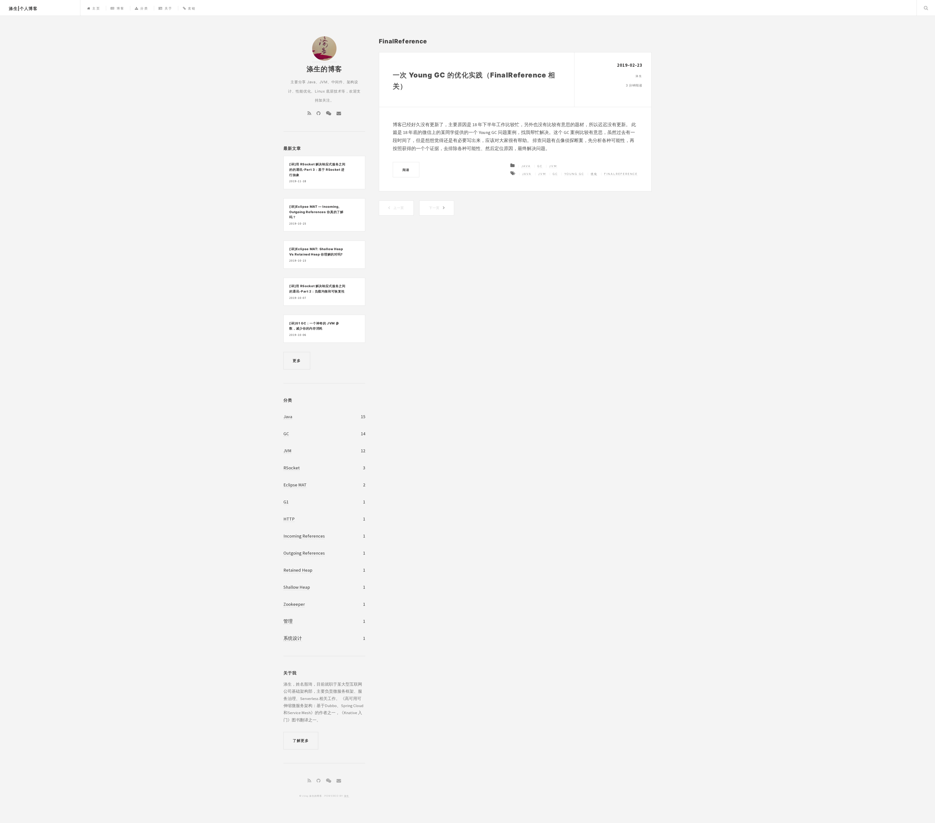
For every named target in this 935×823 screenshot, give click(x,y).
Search (926, 8)
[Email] (339, 113)
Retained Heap (297, 570)
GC (539, 166)
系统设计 (292, 638)
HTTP (289, 519)
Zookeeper (294, 604)
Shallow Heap (296, 587)
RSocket (291, 468)
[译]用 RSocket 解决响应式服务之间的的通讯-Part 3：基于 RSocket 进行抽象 (317, 169)
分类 (144, 8)
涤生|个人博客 (23, 8)
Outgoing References (304, 553)
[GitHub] (318, 113)
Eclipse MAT (295, 485)
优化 (594, 174)
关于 (168, 8)
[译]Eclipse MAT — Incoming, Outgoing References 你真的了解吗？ (316, 212)
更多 (297, 361)
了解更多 (301, 740)
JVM (553, 166)
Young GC (574, 174)
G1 (286, 502)
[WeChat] (328, 113)
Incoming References (304, 536)
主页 (96, 8)
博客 (120, 8)
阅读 (406, 170)
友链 (192, 8)
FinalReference (621, 174)
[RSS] (309, 113)
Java (526, 166)
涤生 (346, 796)
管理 (288, 621)
